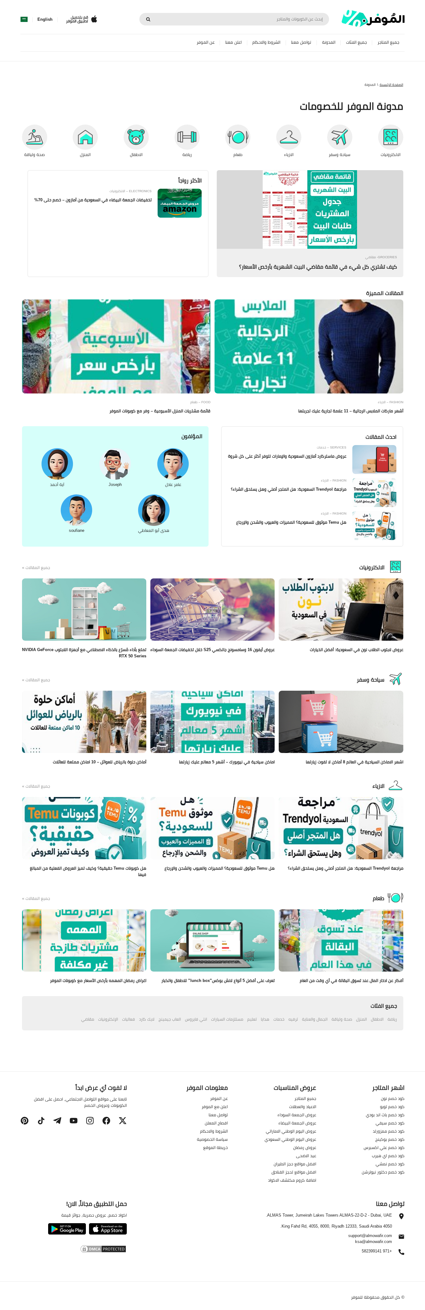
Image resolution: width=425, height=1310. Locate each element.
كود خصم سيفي (390, 1123)
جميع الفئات (356, 42)
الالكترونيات (371, 567)
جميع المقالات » (36, 568)
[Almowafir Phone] (401, 1253)
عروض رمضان (304, 1147)
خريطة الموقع (215, 1147)
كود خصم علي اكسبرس (384, 1147)
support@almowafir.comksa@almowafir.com (370, 1239)
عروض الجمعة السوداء (296, 1114)
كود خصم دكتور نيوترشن (383, 1172)
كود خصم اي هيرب (388, 1155)
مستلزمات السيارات (227, 1019)
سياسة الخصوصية (212, 1139)
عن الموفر (206, 42)
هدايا (265, 1019)
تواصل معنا (301, 42)
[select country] (24, 19)
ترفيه (293, 1019)
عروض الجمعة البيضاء (297, 1123)
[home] (373, 18)
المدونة (328, 42)
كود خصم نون (393, 1098)
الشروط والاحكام (266, 42)
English (45, 19)
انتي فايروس (196, 1019)
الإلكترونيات (108, 1019)
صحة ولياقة (342, 1019)
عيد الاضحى (306, 1155)
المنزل (361, 1019)
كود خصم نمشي (390, 1164)
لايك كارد (146, 1019)
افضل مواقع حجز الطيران (295, 1164)
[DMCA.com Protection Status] (73, 1250)
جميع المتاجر (388, 42)
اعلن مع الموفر (215, 1106)
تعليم (252, 1019)
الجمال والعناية (314, 1019)
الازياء (378, 786)
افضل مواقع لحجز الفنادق (293, 1172)
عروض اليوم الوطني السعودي (290, 1139)
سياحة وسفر (370, 680)
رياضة (392, 1019)
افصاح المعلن (216, 1123)
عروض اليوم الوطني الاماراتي (291, 1131)
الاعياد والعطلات (302, 1106)
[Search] (148, 19)
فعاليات (128, 1019)
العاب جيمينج (170, 1019)
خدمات (278, 1019)
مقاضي (87, 1019)
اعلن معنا (233, 42)
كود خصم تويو (392, 1106)
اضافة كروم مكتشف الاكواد (292, 1180)
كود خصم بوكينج (390, 1139)
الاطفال (377, 1019)
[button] (123, 1121)
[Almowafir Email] (401, 1238)
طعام (378, 898)
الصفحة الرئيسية (391, 84)
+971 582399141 (377, 1251)
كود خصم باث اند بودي (385, 1114)
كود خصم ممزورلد (389, 1131)
